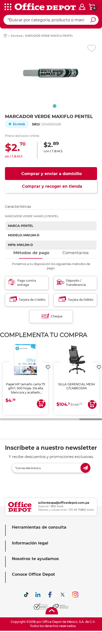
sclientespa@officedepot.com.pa (63, 503)
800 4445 (57, 506)
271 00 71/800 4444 (81, 510)
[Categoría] (7, 7)
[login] (82, 7)
